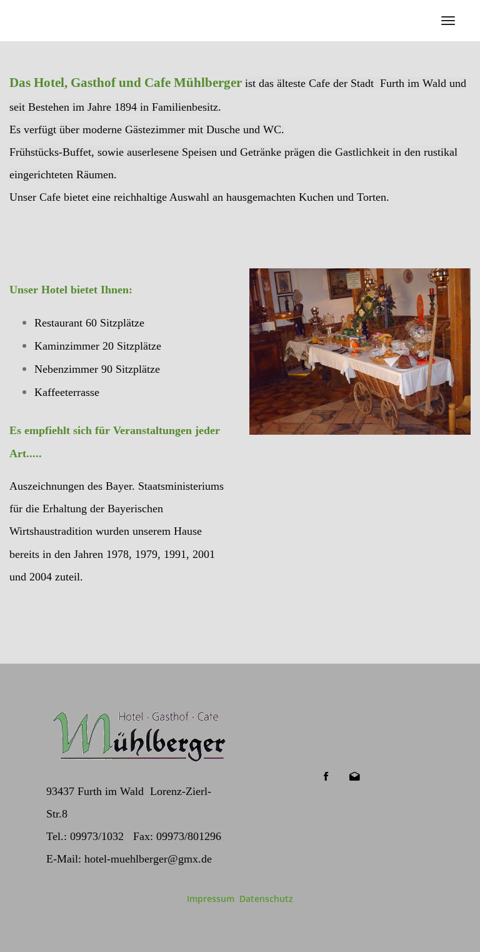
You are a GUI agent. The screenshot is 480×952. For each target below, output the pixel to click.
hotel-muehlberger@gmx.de (148, 859)
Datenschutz (266, 898)
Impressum (210, 898)
